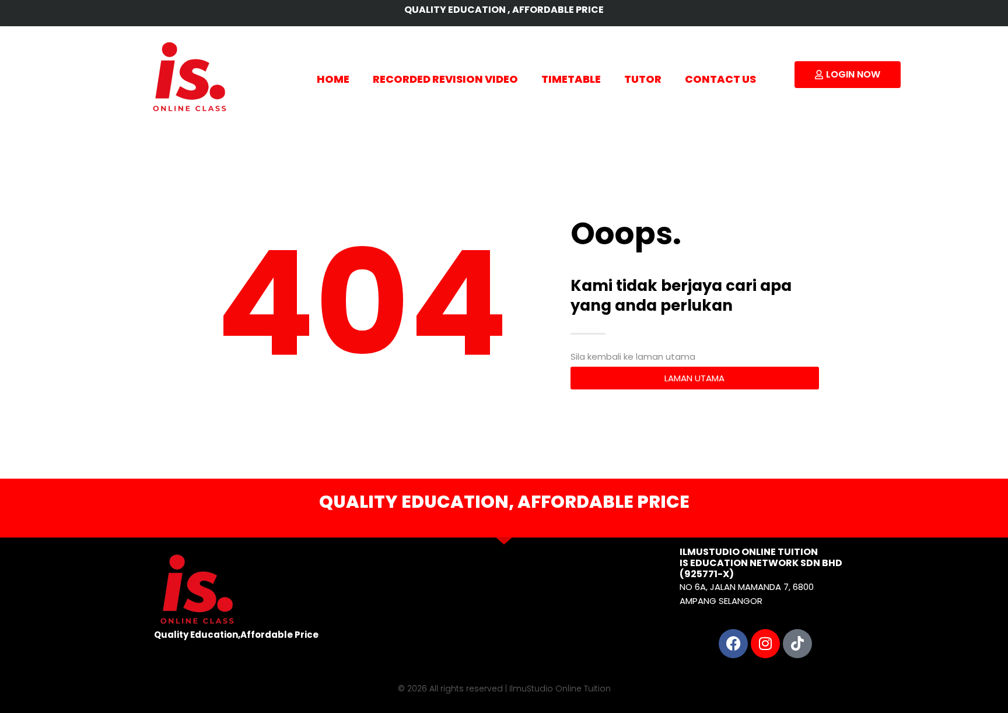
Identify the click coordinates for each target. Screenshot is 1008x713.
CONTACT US (720, 79)
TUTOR (643, 79)
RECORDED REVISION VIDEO (445, 79)
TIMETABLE (571, 79)
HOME (333, 79)
